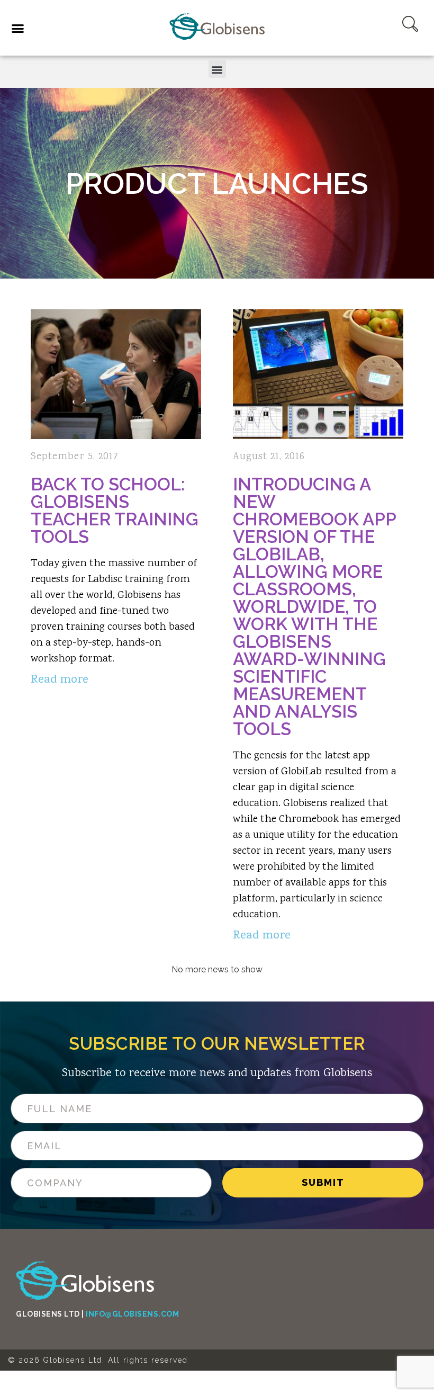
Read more (59, 680)
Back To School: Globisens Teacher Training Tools (114, 510)
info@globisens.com (132, 1314)
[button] (39, 30)
